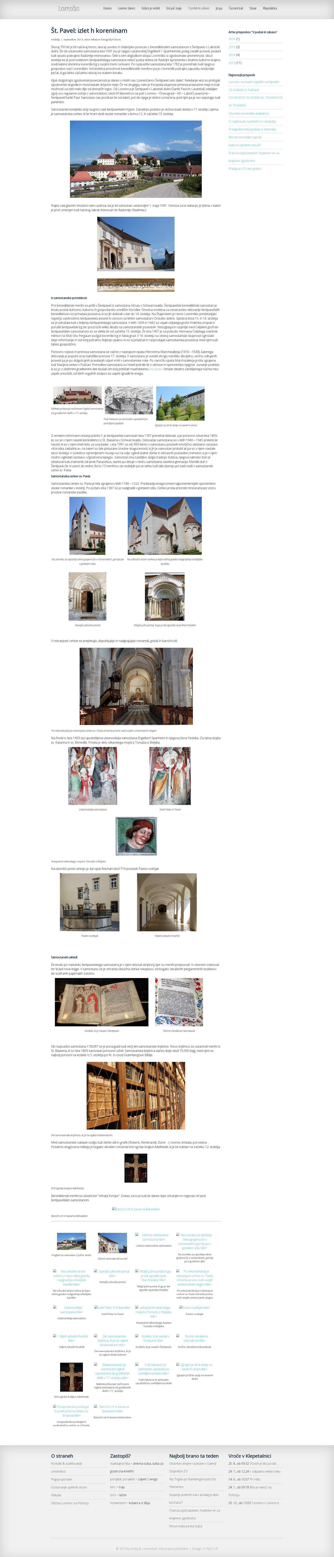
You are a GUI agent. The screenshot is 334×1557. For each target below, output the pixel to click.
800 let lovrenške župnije (245, 137)
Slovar (253, 8)
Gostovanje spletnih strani (69, 1487)
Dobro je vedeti (151, 8)
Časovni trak (236, 8)
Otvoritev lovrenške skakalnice (248, 113)
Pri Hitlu (255, 1479)
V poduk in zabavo (199, 8)
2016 (231, 39)
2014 (231, 55)
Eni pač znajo (174, 8)
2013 (231, 63)
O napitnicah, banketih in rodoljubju (252, 121)
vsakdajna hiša (120, 1463)
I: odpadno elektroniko (265, 1471)
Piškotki (56, 1495)
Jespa (219, 8)
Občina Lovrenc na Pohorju (70, 1503)
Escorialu (155, 369)
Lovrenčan (69, 9)
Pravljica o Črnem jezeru (245, 169)
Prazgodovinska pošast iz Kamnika (252, 129)
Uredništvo (58, 1471)
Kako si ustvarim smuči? (244, 145)
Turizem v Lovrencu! (265, 1503)
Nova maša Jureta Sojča (185, 1526)
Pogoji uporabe (61, 1479)
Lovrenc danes (126, 8)
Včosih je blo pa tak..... (264, 1463)
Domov (108, 8)
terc (113, 1487)
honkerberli (118, 1503)
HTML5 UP (210, 1549)
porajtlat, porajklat (122, 1479)
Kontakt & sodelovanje (66, 1463)
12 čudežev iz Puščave (243, 90)
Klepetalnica (270, 8)
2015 (231, 47)
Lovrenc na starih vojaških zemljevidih (253, 82)
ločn (113, 1495)
